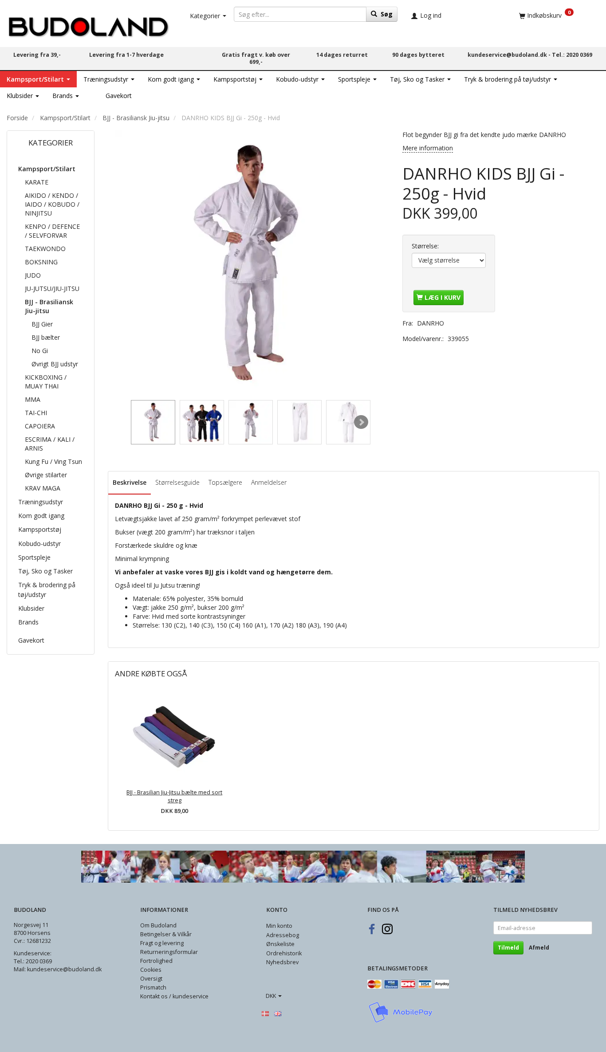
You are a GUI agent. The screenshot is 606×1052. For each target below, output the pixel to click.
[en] (278, 1013)
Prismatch (153, 987)
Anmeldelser (269, 482)
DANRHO (430, 323)
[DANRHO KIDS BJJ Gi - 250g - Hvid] (248, 263)
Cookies (150, 969)
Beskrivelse (129, 482)
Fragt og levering (162, 943)
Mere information (427, 148)
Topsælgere (225, 482)
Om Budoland (158, 925)
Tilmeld (508, 947)
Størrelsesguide (177, 482)
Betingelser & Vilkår (166, 934)
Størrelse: (425, 246)
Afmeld (539, 947)
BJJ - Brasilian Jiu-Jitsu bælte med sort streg (174, 796)
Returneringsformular (169, 952)
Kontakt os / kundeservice (174, 996)
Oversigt (151, 978)
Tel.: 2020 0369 (572, 55)
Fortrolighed (156, 961)
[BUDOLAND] (88, 25)
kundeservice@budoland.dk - (510, 55)
